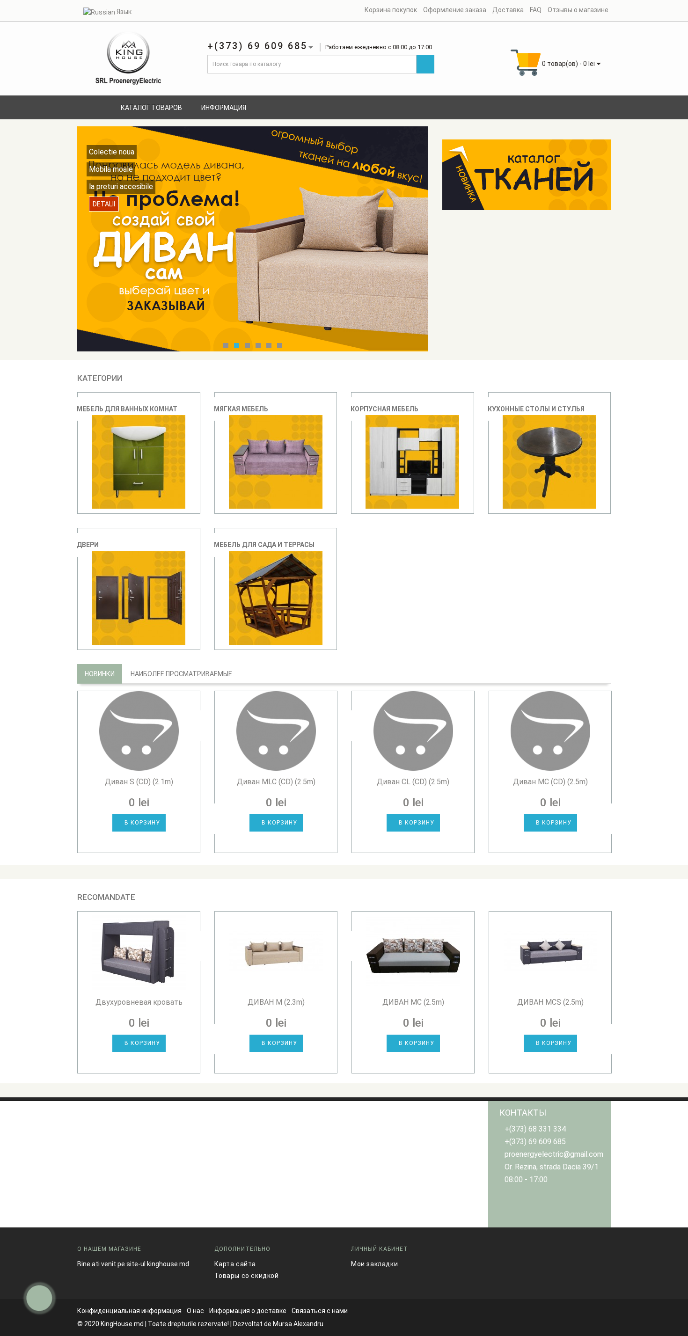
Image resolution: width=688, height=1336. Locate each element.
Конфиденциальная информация (129, 1310)
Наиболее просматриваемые (181, 674)
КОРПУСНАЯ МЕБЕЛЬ (384, 409)
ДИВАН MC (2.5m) (413, 1002)
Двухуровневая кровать (139, 1002)
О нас (195, 1310)
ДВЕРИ (88, 544)
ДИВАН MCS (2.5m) (550, 1002)
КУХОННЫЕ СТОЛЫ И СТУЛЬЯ (536, 409)
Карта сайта (235, 1264)
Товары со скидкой (246, 1275)
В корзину (141, 822)
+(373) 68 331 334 (535, 1128)
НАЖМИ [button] (527, 167)
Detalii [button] (104, 213)
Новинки (100, 674)
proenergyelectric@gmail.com (554, 1154)
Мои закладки (374, 1264)
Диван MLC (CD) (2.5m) (276, 781)
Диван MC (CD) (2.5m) (550, 781)
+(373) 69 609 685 (535, 1141)
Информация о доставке (247, 1310)
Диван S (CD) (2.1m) (139, 781)
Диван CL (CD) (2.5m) (413, 781)
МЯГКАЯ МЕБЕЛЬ (241, 409)
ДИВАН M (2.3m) (276, 1002)
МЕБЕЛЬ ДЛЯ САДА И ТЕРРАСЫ (264, 544)
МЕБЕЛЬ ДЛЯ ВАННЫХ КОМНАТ (127, 409)
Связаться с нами (320, 1310)
